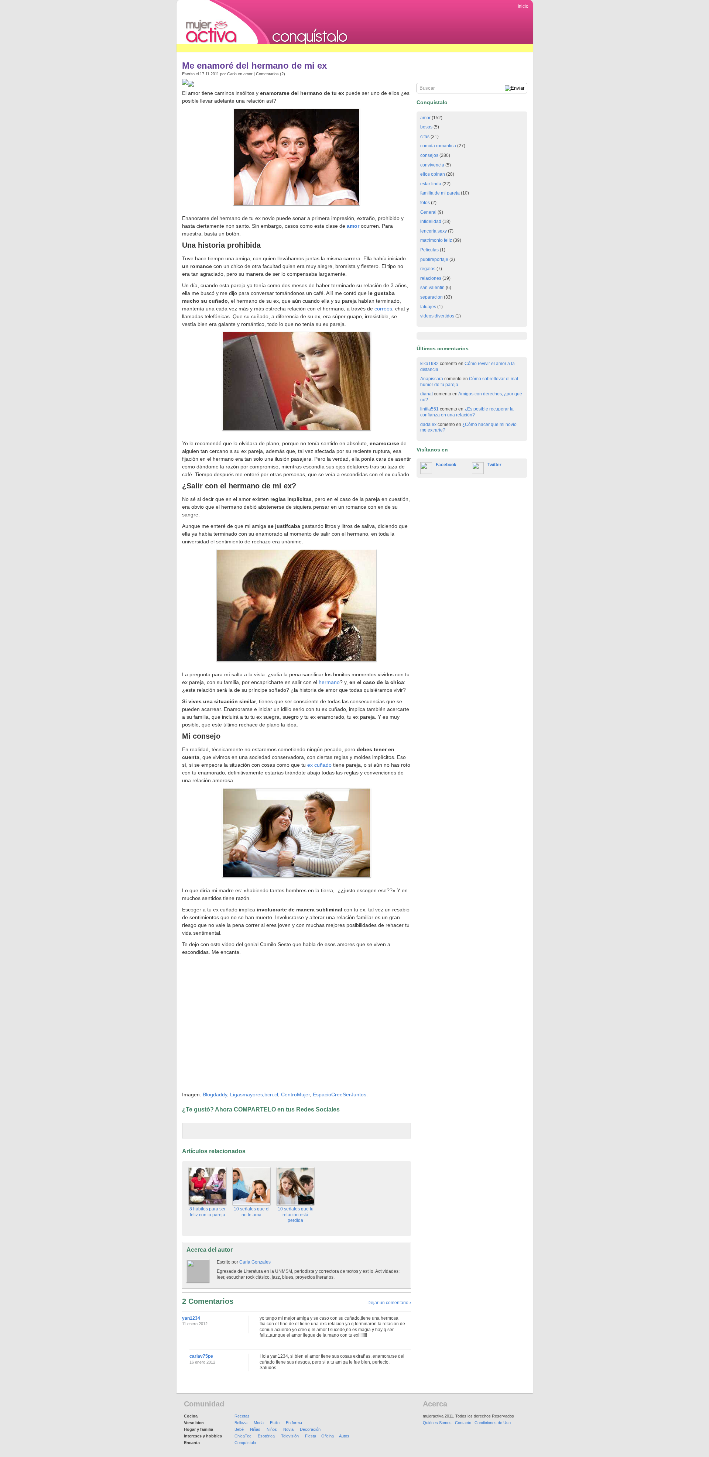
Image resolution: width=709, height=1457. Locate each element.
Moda (259, 1422)
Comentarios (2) (270, 74)
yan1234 (191, 1318)
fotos (425, 202)
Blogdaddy (215, 1094)
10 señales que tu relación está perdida (296, 1214)
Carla (232, 74)
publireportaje (434, 259)
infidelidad (430, 221)
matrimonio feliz (436, 240)
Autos (344, 1436)
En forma (294, 1422)
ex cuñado (319, 765)
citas (424, 136)
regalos (427, 268)
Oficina (327, 1436)
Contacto (463, 1422)
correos (383, 309)
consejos (429, 155)
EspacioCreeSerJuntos (339, 1094)
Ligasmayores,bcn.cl (254, 1094)
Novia (288, 1429)
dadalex (428, 424)
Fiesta (310, 1436)
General (428, 212)
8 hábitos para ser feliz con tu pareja (207, 1211)
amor (248, 74)
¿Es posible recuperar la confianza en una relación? (467, 411)
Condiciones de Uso (493, 1422)
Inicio (523, 6)
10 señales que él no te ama (252, 1211)
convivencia (432, 165)
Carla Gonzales (255, 1262)
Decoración (310, 1429)
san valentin (432, 287)
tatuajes (428, 306)
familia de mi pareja (440, 193)
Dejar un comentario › (389, 1302)
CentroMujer (295, 1094)
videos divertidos (437, 316)
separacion (431, 297)
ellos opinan (432, 174)
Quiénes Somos (437, 1422)
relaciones (430, 278)
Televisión (290, 1436)
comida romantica (438, 145)
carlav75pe (201, 1356)
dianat (426, 393)
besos (426, 127)
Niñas (255, 1429)
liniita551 (429, 409)
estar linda (430, 183)
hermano (329, 682)
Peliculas (429, 249)
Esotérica (266, 1436)
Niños (272, 1429)
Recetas (242, 1416)
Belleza (240, 1422)
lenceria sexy (433, 231)
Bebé (239, 1429)
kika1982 (429, 363)
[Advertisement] (311, 48)
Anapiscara (431, 378)
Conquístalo (245, 1442)
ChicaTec (242, 1436)
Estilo (275, 1422)
